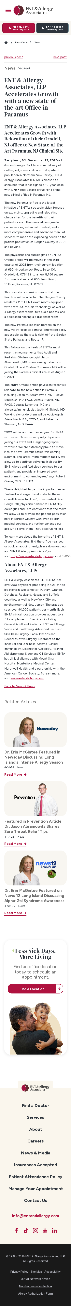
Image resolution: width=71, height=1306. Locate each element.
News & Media (35, 1153)
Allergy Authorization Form (35, 1293)
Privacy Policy (19, 1271)
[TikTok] (26, 1230)
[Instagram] (35, 1230)
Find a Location (32, 989)
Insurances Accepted (35, 1164)
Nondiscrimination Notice (35, 1286)
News (37, 42)
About (35, 1129)
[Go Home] (7, 42)
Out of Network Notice (35, 1279)
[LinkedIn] (54, 1230)
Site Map (36, 1271)
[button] (8, 10)
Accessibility (52, 1271)
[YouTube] (45, 1230)
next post (60, 57)
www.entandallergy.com (27, 678)
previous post (13, 57)
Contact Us (35, 1200)
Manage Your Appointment (35, 1188)
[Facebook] (16, 1230)
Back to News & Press (19, 686)
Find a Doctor (35, 1105)
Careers (35, 1141)
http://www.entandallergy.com (32, 556)
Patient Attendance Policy (35, 1176)
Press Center (21, 42)
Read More (13, 774)
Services (35, 1117)
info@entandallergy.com (35, 1215)
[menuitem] (35, 1105)
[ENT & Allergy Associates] (33, 10)
